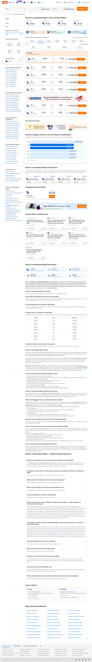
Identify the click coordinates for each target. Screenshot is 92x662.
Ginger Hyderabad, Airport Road (13, 198)
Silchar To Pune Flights (10, 84)
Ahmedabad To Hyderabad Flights (13, 109)
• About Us (52, 659)
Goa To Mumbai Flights (73, 631)
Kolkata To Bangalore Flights (34, 631)
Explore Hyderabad (10, 175)
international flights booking (50, 370)
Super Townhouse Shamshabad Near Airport (14, 203)
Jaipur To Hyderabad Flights (12, 105)
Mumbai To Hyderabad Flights (12, 94)
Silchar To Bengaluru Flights (11, 69)
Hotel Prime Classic (10, 191)
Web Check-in (74, 428)
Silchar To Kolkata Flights (11, 71)
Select (52, 196)
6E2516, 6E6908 (33, 106)
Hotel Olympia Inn (9, 194)
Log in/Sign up (85, 2)
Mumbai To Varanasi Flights (74, 628)
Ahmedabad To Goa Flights (33, 634)
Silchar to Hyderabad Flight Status (13, 173)
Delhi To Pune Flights (52, 616)
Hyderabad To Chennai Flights (12, 138)
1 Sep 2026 (75, 269)
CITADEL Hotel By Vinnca (11, 208)
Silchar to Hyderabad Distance (12, 180)
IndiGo (33, 269)
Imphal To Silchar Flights (11, 155)
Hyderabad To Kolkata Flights (12, 130)
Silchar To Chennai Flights (11, 77)
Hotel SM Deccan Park (10, 214)
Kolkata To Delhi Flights (73, 619)
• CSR (62, 659)
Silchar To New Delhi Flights (11, 75)
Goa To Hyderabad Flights (11, 102)
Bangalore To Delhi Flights (33, 616)
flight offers (61, 475)
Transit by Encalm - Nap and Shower (13, 220)
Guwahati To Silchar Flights (11, 148)
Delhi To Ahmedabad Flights (33, 625)
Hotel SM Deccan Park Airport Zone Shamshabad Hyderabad (13, 212)
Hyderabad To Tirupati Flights (12, 128)
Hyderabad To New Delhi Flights (12, 123)
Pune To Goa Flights (31, 622)
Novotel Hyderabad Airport (11, 200)
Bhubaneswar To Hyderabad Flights (13, 111)
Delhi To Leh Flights (31, 628)
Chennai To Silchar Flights (11, 157)
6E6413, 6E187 (33, 68)
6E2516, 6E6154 (33, 90)
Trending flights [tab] (17, 646)
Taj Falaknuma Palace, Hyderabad (13, 210)
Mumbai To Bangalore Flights (75, 622)
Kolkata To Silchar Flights (11, 150)
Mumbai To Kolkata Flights (53, 622)
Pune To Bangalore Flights (74, 637)
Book (80, 59)
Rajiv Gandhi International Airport (67, 591)
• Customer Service (47, 659)
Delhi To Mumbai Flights (74, 610)
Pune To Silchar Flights (10, 159)
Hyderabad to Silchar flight (44, 288)
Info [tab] (41, 646)
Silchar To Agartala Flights (11, 82)
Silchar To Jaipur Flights (11, 86)
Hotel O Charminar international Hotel (14, 192)
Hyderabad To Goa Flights (11, 121)
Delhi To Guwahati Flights (33, 637)
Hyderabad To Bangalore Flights (76, 616)
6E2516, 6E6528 (33, 113)
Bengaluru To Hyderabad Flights (12, 100)
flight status (63, 447)
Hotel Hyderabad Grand (11, 218)
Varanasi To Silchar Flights (11, 163)
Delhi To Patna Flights (52, 628)
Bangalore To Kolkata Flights (75, 634)
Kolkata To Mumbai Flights (53, 631)
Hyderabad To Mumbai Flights (12, 127)
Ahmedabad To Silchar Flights (12, 161)
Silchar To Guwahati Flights (11, 73)
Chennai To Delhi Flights (32, 619)
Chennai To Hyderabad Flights (12, 107)
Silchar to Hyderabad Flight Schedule (14, 179)
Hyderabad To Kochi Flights (12, 136)
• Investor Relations (58, 659)
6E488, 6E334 (33, 83)
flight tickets (76, 286)
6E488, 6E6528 (34, 60)
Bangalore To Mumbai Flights (75, 625)
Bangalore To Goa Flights (53, 637)
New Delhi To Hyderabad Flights (12, 96)
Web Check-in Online (10, 177)
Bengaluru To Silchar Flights (11, 146)
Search (81, 9)
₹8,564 (54, 269)
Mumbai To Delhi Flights (53, 610)
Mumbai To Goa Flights (32, 610)
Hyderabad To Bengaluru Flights (12, 125)
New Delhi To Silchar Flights (11, 152)
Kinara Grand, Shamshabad (12, 216)
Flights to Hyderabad (10, 171)
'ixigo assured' (43, 368)
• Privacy (33, 659)
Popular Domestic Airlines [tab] (30, 646)
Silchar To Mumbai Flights (11, 78)
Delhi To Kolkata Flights (53, 619)
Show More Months (31, 160)
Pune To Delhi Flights (73, 613)
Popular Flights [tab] (6, 646)
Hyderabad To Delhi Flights (54, 625)
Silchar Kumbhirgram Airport (34, 591)
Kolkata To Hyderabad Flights (12, 98)
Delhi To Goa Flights (31, 613)
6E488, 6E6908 (33, 75)
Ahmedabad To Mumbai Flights (55, 634)
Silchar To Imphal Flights (11, 80)
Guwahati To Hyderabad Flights (12, 104)
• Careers (42, 659)
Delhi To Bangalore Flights (53, 613)
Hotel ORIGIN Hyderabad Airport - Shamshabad (13, 206)
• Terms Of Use (37, 659)
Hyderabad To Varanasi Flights (12, 132)
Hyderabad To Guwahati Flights (12, 134)
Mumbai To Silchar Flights (11, 153)
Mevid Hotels (8, 196)
